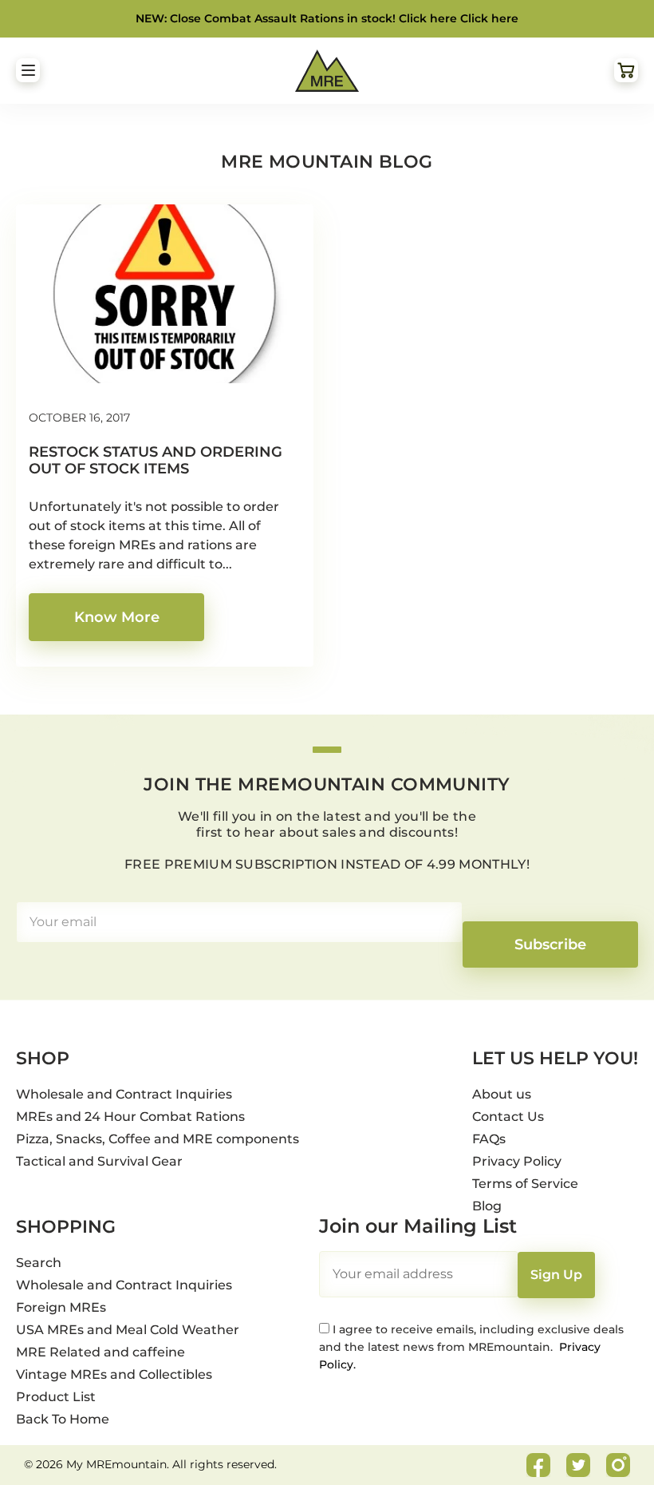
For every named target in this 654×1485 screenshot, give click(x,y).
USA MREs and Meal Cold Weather (127, 1329)
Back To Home (62, 1419)
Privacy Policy (516, 1161)
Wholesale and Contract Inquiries (124, 1094)
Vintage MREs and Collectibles (114, 1374)
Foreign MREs (61, 1307)
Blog (487, 1206)
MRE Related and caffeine (100, 1352)
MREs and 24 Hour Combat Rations (130, 1116)
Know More (117, 617)
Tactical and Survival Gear (99, 1161)
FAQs (489, 1138)
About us (501, 1094)
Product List (56, 1396)
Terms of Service (525, 1183)
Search (38, 1262)
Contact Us (508, 1116)
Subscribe (550, 944)
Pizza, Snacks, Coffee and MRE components (157, 1138)
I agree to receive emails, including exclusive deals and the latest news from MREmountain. (471, 1347)
